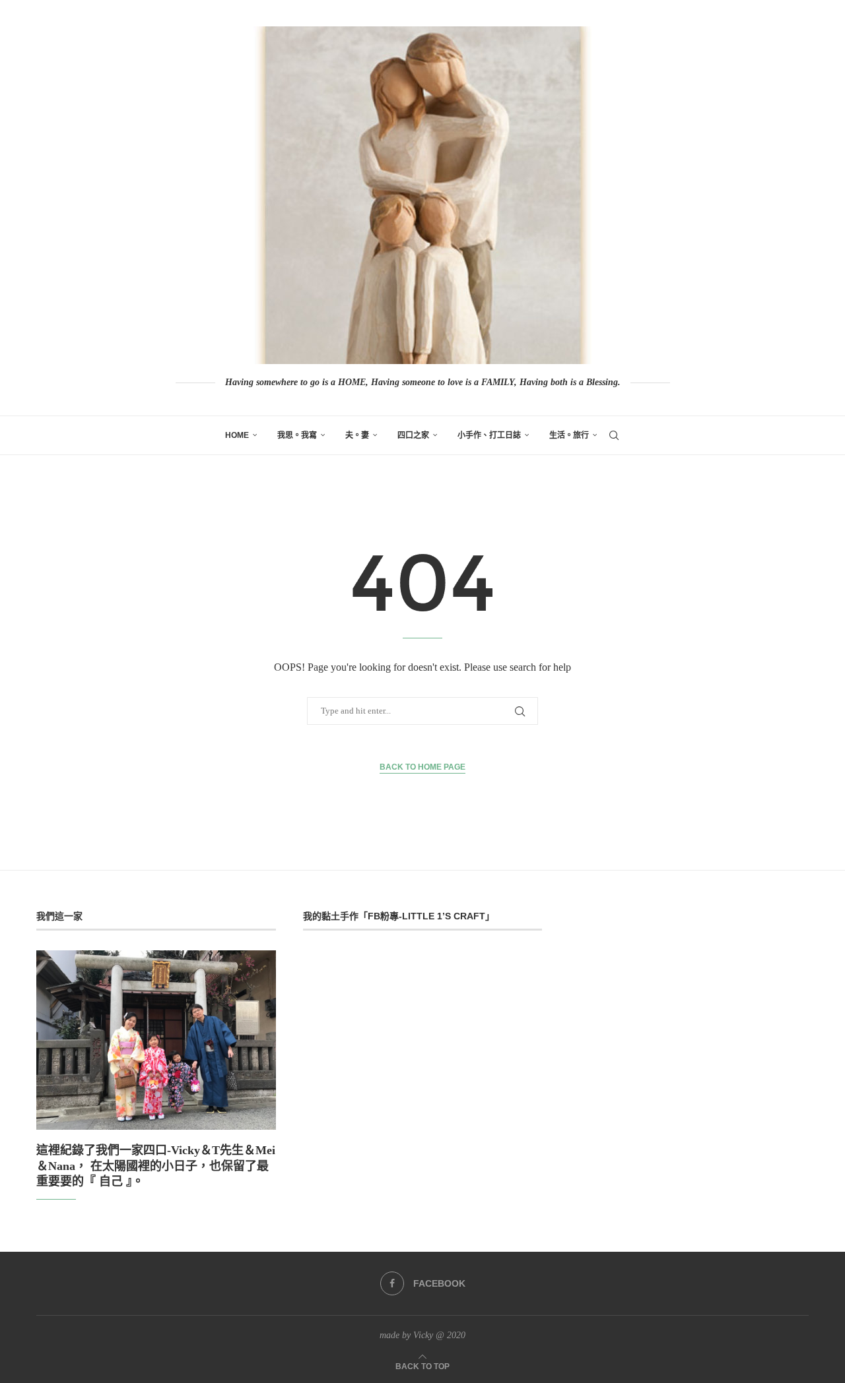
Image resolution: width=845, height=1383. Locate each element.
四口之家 (413, 435)
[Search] (614, 435)
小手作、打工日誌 (489, 435)
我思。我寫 (297, 435)
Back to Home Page (422, 767)
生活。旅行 (569, 435)
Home (237, 435)
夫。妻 (357, 435)
